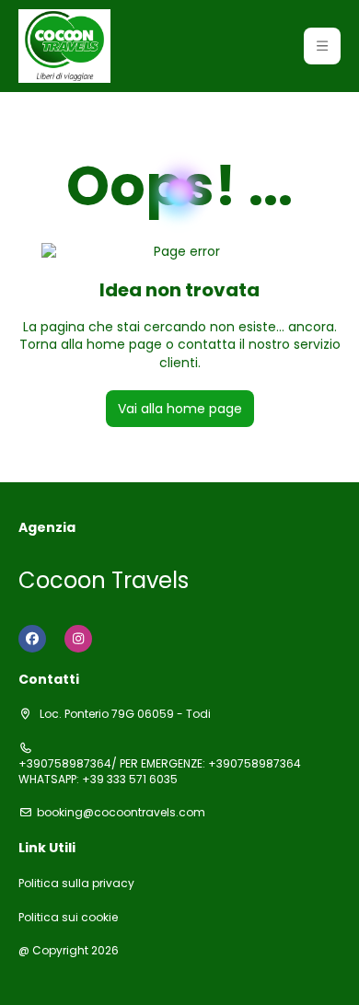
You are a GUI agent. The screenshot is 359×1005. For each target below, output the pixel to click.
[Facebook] (32, 639)
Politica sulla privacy (76, 883)
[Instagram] (78, 639)
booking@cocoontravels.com (121, 812)
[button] (322, 46)
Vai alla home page (180, 408)
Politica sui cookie (68, 917)
